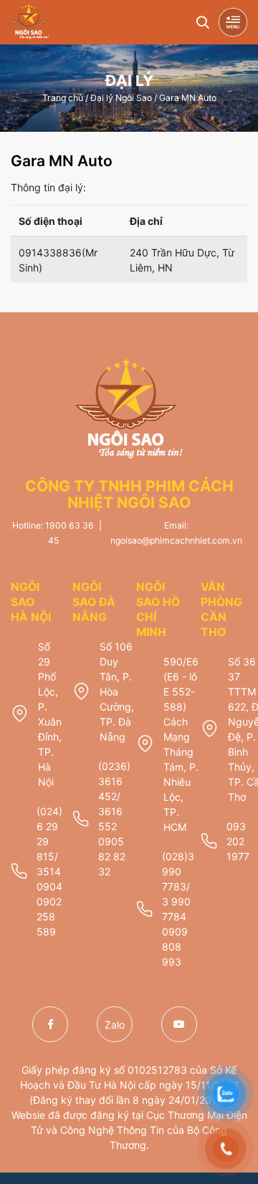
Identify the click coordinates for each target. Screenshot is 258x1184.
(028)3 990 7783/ (178, 871)
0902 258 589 (49, 916)
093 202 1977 (237, 841)
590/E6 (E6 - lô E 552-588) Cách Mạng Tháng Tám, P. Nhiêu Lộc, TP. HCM (181, 744)
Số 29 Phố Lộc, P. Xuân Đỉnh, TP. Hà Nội (50, 714)
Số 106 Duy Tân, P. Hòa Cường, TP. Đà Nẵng (117, 691)
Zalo (115, 1025)
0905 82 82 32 (111, 856)
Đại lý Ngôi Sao (121, 97)
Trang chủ (62, 97)
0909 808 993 (175, 946)
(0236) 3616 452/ (114, 781)
